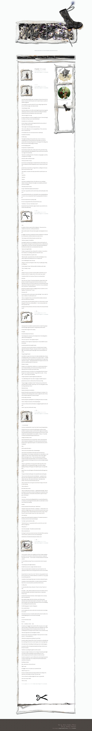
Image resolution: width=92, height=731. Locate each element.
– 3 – (36, 311)
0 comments (46, 72)
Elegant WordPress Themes (63, 728)
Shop (45, 57)
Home (19, 57)
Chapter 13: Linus (40, 69)
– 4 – (36, 411)
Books (24, 57)
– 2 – (36, 211)
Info (35, 57)
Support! (57, 57)
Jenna (39, 70)
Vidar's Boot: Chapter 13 (38, 72)
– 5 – (36, 540)
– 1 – (36, 85)
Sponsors (51, 57)
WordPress (74, 728)
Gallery (30, 57)
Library (40, 57)
